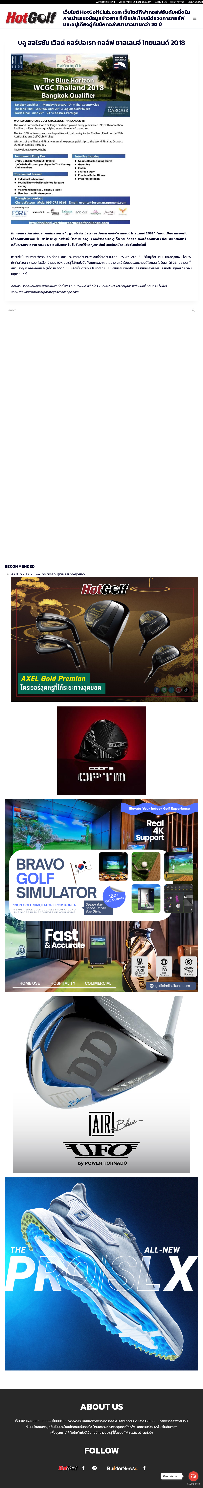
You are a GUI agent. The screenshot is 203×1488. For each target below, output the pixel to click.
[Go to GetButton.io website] (193, 1484)
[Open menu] (194, 18)
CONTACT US (177, 2)
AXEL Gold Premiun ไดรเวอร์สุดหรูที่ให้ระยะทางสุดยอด (48, 574)
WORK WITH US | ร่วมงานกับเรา (135, 2)
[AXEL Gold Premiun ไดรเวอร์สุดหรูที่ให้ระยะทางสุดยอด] (104, 639)
